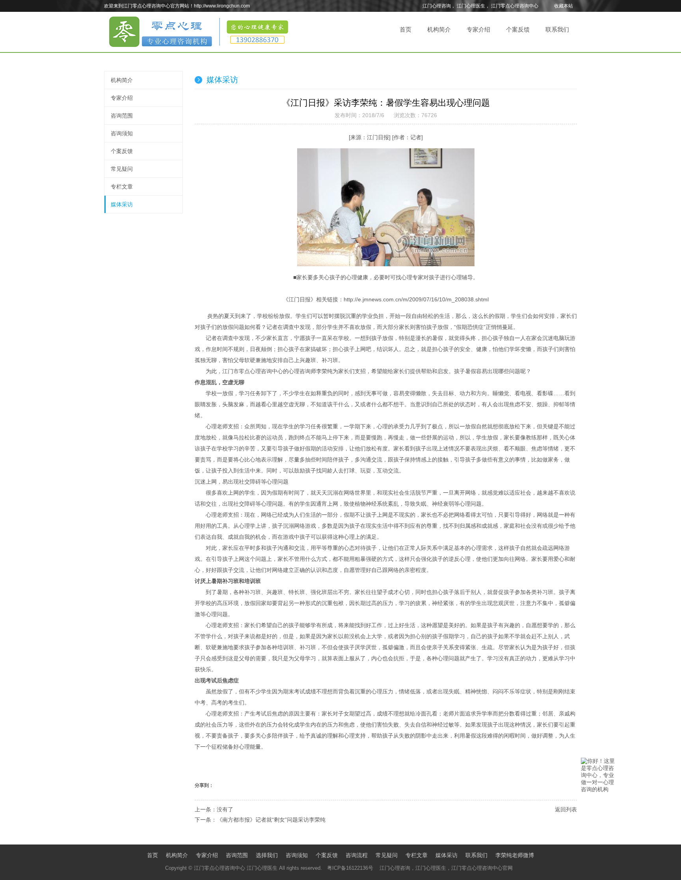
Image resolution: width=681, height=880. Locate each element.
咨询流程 (357, 855)
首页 (405, 29)
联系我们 (557, 29)
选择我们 (267, 855)
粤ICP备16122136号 (350, 868)
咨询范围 (122, 115)
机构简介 (439, 29)
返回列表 (566, 809)
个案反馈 (518, 29)
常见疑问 (122, 169)
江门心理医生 (471, 6)
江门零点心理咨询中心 (514, 6)
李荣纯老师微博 (514, 855)
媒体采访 (122, 204)
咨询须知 (122, 133)
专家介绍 (478, 29)
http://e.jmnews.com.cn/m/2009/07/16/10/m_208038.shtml (416, 299)
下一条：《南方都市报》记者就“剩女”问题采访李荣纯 (260, 819)
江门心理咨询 (436, 6)
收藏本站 (563, 6)
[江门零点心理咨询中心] (198, 49)
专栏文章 (122, 186)
